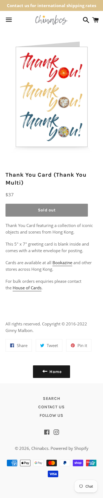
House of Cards (27, 287)
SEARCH (51, 398)
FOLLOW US (51, 415)
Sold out (47, 210)
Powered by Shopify (69, 448)
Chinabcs (39, 448)
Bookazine (62, 262)
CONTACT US (51, 406)
